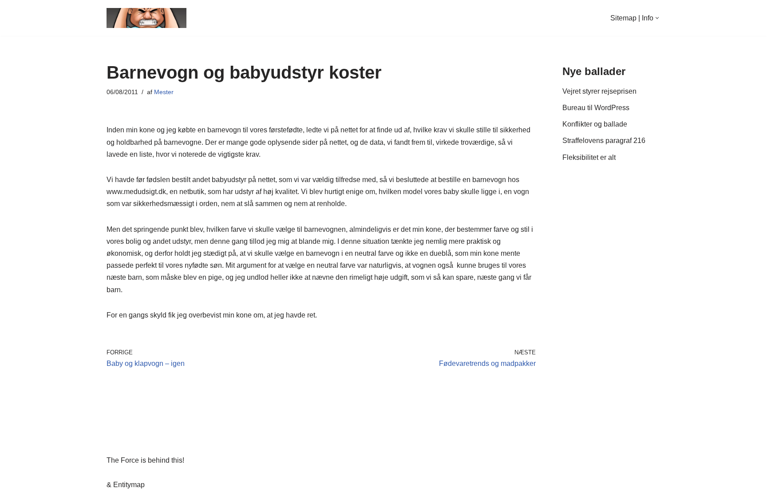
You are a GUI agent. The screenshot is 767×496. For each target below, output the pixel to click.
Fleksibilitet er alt (589, 157)
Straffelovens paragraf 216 (603, 140)
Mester (164, 91)
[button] (657, 18)
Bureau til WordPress (595, 107)
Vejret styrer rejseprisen (599, 91)
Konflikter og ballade (594, 124)
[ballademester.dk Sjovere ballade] (146, 18)
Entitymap (129, 484)
